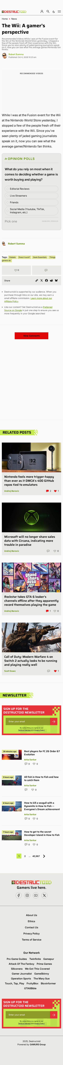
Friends (14, 202)
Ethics (31, 921)
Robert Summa (16, 54)
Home (5, 19)
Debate (12, 257)
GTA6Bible (30, 988)
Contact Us (31, 927)
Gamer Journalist (22, 973)
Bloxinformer (48, 983)
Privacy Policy (39, 730)
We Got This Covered (37, 968)
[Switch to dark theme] (53, 11)
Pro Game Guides (17, 958)
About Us (31, 915)
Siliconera (16, 968)
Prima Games (44, 963)
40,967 (36, 856)
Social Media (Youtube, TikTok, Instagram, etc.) (27, 211)
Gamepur (48, 958)
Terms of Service (24, 730)
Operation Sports (21, 978)
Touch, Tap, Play (14, 983)
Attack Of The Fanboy (21, 963)
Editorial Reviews (19, 188)
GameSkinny (41, 973)
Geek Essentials (39, 257)
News (14, 19)
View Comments (31, 335)
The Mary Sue (41, 978)
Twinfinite (35, 958)
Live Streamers (18, 195)
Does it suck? (24, 257)
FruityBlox (32, 983)
